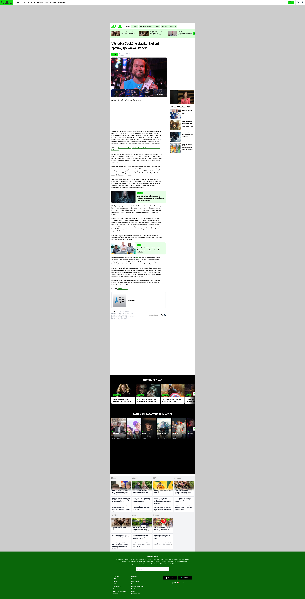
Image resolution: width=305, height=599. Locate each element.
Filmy (25, 2)
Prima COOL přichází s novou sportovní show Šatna (187, 112)
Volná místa (116, 578)
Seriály (30, 2)
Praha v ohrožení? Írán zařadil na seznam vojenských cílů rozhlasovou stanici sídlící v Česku (121, 507)
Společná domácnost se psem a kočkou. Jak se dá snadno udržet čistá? (162, 537)
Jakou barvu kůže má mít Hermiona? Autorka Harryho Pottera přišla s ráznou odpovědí (122, 401)
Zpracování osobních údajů (137, 586)
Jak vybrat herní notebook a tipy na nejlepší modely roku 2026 (185, 33)
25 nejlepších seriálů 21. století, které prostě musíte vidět (128, 33)
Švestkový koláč (169, 564)
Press (132, 578)
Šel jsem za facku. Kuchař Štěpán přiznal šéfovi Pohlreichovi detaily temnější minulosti (141, 500)
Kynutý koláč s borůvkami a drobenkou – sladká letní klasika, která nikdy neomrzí (183, 492)
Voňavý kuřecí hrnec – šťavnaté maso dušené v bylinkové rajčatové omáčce (183, 500)
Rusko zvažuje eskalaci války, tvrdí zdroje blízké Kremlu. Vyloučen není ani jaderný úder (121, 492)
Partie (161, 559)
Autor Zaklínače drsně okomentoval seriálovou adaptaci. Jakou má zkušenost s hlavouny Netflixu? (150, 198)
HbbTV (114, 583)
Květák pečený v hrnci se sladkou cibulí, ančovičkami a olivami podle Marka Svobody (183, 507)
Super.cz (137, 257)
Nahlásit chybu (116, 593)
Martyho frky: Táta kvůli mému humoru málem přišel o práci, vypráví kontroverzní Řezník (140, 529)
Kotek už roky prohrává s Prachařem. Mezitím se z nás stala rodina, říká (141, 507)
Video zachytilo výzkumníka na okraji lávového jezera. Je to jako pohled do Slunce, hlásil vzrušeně (162, 507)
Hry (34, 2)
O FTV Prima (116, 576)
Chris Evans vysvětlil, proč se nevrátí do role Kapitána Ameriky (171, 401)
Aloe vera (170, 561)
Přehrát (115, 431)
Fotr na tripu (130, 433)
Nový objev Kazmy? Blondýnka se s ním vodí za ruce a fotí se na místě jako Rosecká (142, 544)
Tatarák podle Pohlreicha (160, 561)
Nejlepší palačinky (159, 564)
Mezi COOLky (116, 433)
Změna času (155, 559)
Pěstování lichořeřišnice (181, 561)
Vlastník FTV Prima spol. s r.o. (119, 591)
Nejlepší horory (140, 559)
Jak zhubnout (119, 559)
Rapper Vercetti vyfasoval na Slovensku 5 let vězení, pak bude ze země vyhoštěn (142, 537)
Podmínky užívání (117, 586)
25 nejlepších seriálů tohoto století (121, 527)
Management (134, 576)
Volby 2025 (142, 561)
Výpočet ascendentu (136, 564)
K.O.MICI (175, 433)
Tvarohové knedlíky (148, 564)
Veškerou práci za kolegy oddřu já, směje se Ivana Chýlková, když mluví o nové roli (141, 492)
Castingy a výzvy (135, 581)
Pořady (46, 2)
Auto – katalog (122, 561)
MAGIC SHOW (146, 433)
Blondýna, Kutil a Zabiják (162, 434)
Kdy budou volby (173, 559)
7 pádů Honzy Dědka (132, 561)
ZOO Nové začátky (184, 559)
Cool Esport (40, 2)
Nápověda (133, 588)
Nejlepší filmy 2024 (129, 559)
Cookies (115, 588)
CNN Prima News (123, 289)
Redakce (133, 591)
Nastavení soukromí (135, 593)
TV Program (53, 2)
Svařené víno (149, 561)
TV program (148, 559)
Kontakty (133, 583)
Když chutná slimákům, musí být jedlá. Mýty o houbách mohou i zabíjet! (162, 529)
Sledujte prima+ (62, 2)
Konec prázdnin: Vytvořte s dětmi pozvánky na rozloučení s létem (162, 543)
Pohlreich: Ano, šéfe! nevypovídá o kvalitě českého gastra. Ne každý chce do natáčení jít (121, 500)
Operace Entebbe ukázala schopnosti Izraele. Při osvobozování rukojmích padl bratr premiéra (162, 501)
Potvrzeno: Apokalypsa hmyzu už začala (162, 491)
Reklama (115, 581)
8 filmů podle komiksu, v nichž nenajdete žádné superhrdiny (119, 536)
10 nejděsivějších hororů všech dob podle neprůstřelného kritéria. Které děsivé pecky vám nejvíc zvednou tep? (156, 35)
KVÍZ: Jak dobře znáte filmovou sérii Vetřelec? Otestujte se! (187, 134)
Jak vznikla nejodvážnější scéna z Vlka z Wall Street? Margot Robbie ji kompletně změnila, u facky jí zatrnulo (120, 545)
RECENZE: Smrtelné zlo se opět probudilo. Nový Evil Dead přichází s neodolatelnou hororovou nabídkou (147, 401)
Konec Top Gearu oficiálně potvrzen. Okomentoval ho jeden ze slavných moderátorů (148, 250)
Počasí (166, 559)
